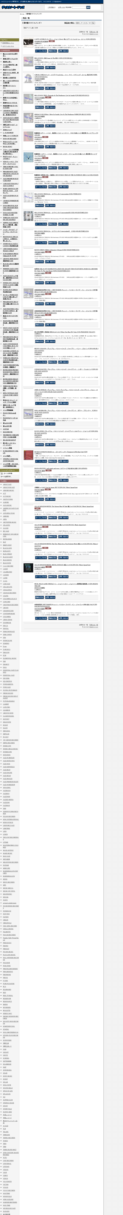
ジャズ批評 (7, 456)
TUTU (5, 1157)
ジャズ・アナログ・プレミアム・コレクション (10, 232)
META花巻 (6, 859)
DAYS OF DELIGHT (9, 139)
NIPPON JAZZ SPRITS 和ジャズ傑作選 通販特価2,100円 (10, 225)
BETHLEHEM (7, 539)
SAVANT (6, 1052)
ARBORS (6, 516)
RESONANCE (7, 1001)
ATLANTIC (6, 525)
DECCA (5, 626)
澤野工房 (6, 1043)
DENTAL (6, 628)
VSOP (5, 1172)
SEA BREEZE (7, 1064)
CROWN (5, 608)
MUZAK (5, 897)
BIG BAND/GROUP (9, 440)
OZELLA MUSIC (8, 929)
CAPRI (5, 578)
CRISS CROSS (7, 620)
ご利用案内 (51, 7)
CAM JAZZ (6, 584)
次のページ (94, 34)
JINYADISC (7, 787)
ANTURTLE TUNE (9, 513)
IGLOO (5, 728)
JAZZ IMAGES (7, 779)
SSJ (4, 1097)
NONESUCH (7, 911)
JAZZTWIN (6, 796)
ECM (4, 655)
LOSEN (5, 834)
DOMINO (6, 643)
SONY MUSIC (7, 1076)
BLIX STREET (7, 554)
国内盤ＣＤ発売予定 (9, 78)
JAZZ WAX (6, 764)
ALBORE (6, 502)
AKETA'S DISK (8, 499)
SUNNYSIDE (7, 1040)
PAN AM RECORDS (9, 935)
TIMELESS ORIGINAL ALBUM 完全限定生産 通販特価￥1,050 (11, 360)
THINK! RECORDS (9, 1138)
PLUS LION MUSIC (9, 955)
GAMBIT (6, 704)
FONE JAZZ (7, 687)
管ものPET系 (7, 426)
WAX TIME (6, 1205)
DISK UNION (7, 634)
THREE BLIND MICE (9, 1150)
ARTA (5, 519)
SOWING (6, 1029)
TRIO (4, 1144)
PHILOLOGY (7, 943)
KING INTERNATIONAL (11, 819)
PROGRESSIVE (8, 972)
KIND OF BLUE (8, 822)
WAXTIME (6, 1193)
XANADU (6, 1211)
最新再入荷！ (7, 62)
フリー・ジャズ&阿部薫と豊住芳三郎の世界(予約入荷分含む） (11, 152)
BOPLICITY (7, 551)
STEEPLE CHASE (8, 1103)
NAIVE (5, 900)
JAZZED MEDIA (8, 800)
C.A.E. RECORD (8, 566)
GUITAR (6, 429)
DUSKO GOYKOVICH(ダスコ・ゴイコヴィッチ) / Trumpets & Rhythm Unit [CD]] (60, 452)
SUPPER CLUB (8, 1100)
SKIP (4, 1067)
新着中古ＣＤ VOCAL (10, 103)
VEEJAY (5, 1170)
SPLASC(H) (6, 1094)
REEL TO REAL (8, 995)
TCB (4, 1129)
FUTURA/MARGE (9, 701)
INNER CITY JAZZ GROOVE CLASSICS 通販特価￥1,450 (10, 285)
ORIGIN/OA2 (7, 923)
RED (4, 992)
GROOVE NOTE (8, 713)
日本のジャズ (7, 130)
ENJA (5, 667)
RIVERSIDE (7, 1007)
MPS (4, 885)
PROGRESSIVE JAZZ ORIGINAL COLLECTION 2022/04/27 (10, 174)
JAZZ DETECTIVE (9, 761)
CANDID (6, 575)
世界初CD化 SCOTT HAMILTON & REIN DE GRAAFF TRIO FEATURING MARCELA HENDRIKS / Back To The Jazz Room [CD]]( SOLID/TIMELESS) (66, 271)
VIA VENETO (7, 1181)
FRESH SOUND (8, 693)
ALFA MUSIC (7, 505)
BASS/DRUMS (7, 432)
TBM (4, 1147)
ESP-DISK (6, 678)
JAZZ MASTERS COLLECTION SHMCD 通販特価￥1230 (11, 311)
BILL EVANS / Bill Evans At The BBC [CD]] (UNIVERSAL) (53, 58)
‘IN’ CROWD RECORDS (10, 740)
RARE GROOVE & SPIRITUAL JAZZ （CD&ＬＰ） (10, 191)
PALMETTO (7, 932)
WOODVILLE (7, 1196)
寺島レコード (7, 1118)
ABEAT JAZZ (7, 484)
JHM (4, 808)
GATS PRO (6, 707)
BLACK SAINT (8, 557)
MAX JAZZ (6, 856)
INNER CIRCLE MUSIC (10, 749)
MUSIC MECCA (8, 888)
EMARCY (6, 664)
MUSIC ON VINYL (9, 891)
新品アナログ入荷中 (9, 70)
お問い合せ (61, 7)
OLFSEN (6, 917)
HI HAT (5, 725)
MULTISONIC (7, 894)
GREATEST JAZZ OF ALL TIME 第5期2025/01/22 (11, 93)
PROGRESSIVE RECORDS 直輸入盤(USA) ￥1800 (11, 304)
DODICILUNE (7, 640)
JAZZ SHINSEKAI (9, 767)
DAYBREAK (7, 623)
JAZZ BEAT (6, 770)
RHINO (5, 1004)
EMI (4, 661)
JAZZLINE (6, 802)
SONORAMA (7, 1070)
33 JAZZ (5, 1126)
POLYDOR (6, 963)
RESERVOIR (7, 998)
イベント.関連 (7, 448)
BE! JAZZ (6, 531)
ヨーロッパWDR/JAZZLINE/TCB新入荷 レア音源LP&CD (10, 297)
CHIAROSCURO (8, 611)
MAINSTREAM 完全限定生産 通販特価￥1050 (10, 323)
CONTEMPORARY (9, 614)
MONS (5, 879)
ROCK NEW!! (7, 147)
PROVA (5, 978)
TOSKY (5, 1141)
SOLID (5, 1073)
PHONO (5, 946)
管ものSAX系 (7, 423)
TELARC (6, 1132)
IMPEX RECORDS (9, 743)
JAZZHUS (6, 793)
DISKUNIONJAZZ (9, 631)
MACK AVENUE (8, 850)
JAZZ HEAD (7, 776)
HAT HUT (6, 719)
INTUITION (6, 755)
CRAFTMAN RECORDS (10, 605)
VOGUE (5, 1187)
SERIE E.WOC (7, 1013)
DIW (4, 637)
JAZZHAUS (6, 790)
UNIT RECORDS (8, 1161)
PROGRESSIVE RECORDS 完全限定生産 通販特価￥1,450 (10, 339)
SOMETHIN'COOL (9, 1026)
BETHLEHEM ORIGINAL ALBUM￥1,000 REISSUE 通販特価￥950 (10, 381)
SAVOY (5, 1055)
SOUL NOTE (7, 1085)
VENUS (5, 1178)
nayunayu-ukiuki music (9, 903)
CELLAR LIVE (7, 587)
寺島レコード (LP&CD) (10, 136)
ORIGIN (5, 920)
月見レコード (7, 1115)
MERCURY (6, 868)
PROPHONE (7, 975)
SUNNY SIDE (7, 1112)
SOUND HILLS (8, 1088)
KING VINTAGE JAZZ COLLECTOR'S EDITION (10, 395)
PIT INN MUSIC (8, 952)
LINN (4, 831)
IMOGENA (6, 731)
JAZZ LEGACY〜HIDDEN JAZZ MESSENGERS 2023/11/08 (11, 120)
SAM (4, 1049)
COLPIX (5, 596)
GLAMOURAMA (8, 716)
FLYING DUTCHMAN (10, 690)
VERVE (5, 1175)
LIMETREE (6, 828)
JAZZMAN (6, 805)
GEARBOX (6, 710)
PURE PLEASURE (8, 984)
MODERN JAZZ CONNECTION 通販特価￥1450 (10, 271)
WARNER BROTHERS (10, 1202)
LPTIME (5, 842)
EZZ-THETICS (7, 681)
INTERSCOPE (7, 752)
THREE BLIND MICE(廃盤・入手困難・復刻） (10, 388)
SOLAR (5, 1082)
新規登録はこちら (8, 43)
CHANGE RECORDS (9, 593)
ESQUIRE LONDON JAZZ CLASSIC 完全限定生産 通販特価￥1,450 (10, 353)
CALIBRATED (7, 572)
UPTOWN (6, 1167)
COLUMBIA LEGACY (10, 599)
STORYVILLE (7, 1109)
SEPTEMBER (7, 1061)
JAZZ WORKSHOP (9, 785)
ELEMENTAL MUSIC (9, 658)
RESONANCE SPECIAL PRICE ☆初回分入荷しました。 (10, 239)
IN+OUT (5, 737)
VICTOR (5, 1184)
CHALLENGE (7, 590)
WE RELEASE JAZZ (9, 1208)
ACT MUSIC (7, 496)
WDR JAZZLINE (8, 1199)
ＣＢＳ (5, 581)
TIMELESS (6, 1135)
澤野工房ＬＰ (7, 1046)
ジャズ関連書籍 (8, 410)
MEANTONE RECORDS (10, 862)
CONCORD (6, 602)
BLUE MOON (7, 560)
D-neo (5, 646)
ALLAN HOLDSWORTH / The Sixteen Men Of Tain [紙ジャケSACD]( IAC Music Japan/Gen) (64, 506)
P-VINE (5, 981)
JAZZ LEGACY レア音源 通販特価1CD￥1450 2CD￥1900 (10, 278)
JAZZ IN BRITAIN (8, 758)
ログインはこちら (8, 46)
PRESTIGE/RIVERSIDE (10, 969)
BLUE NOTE (7, 563)
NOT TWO (6, 914)
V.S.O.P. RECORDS (9, 1190)
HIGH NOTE (7, 722)
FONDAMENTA (8, 684)
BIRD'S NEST (7, 545)
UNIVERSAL (7, 1164)
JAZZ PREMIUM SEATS (10, 782)
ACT (4, 493)
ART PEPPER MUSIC (9, 522)
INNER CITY (7, 746)
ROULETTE (6, 1010)
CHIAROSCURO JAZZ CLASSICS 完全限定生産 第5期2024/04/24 (10, 113)
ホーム (22, 14)
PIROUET (6, 949)
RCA (4, 986)
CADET (5, 569)
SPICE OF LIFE (8, 1091)
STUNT (5, 1106)
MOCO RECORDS (9, 882)
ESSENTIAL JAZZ (8, 675)
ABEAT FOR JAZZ (9, 487)
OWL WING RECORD (10, 926)
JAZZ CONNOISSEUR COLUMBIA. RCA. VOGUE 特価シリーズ (10, 346)
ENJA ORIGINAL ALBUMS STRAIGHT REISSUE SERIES (10, 208)
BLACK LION (7, 548)
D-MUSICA (6, 649)
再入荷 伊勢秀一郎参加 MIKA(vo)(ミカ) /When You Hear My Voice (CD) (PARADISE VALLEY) (64, 332)
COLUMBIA (7, 617)
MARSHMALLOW (9, 876)
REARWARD (7, 989)
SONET (5, 1079)
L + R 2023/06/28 (8, 133)
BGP (4, 542)
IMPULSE (6, 734)
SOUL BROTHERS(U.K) (10, 1032)
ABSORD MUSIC (8, 490)
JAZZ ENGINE (7, 773)
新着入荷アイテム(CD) (10, 59)
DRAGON (6, 652)
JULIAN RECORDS (9, 816)
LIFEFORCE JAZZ (8, 825)
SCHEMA (6, 1058)
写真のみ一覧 (93, 32)
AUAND (5, 528)
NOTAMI (6, 865)
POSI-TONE (7, 966)
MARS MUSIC (7, 853)
